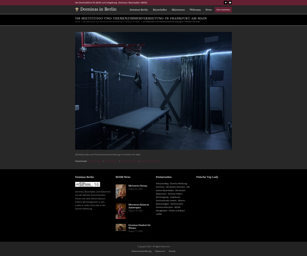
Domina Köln (177, 203)
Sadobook (175, 197)
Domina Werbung (178, 183)
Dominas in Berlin (98, 9)
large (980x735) (111, 161)
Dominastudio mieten (166, 200)
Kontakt (172, 251)
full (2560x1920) (95, 161)
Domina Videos (175, 193)
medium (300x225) (129, 161)
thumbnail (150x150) (150, 161)
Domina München (164, 207)
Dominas (160, 186)
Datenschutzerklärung (141, 251)
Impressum (160, 251)
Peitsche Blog (162, 183)
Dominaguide (162, 197)
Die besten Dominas (175, 186)
